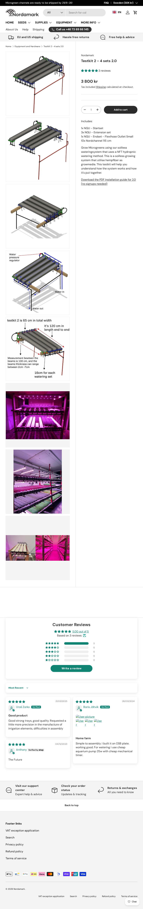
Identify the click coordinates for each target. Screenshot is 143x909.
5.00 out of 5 (80, 631)
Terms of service (16, 858)
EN (119, 12)
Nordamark (87, 55)
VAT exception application (22, 830)
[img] (16, 702)
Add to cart (120, 109)
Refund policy (14, 851)
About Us (12, 29)
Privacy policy (15, 844)
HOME (10, 22)
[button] (135, 12)
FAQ (106, 2)
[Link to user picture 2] (80, 723)
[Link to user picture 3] (89, 723)
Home (8, 46)
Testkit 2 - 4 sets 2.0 (53, 46)
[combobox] (74, 12)
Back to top (71, 805)
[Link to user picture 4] (98, 723)
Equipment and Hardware (27, 46)
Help (25, 29)
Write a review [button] (71, 668)
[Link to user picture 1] (105, 717)
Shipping (38, 29)
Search (10, 837)
